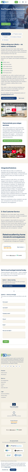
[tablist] (14, 37)
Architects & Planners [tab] (16, 36)
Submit (5, 341)
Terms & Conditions (5, 393)
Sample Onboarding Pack (8, 98)
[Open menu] (26, 2)
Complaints (3, 397)
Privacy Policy (4, 395)
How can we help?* (7, 330)
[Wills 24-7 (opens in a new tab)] (8, 455)
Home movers (4, 372)
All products (3, 374)
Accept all (13, 469)
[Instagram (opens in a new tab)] (11, 366)
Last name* (5, 307)
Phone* (4, 319)
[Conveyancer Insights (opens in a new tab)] (18, 455)
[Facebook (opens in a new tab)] (5, 366)
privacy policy (8, 467)
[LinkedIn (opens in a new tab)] (14, 366)
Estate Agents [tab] (7, 33)
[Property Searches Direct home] (5, 2)
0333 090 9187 (4, 387)
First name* (5, 302)
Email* (4, 324)
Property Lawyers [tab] (18, 33)
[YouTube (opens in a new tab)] (16, 366)
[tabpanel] (14, 101)
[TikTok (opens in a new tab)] (2, 366)
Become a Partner (17, 24)
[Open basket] (23, 2)
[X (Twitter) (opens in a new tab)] (8, 366)
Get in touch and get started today (11, 140)
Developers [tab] (6, 39)
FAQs (2, 385)
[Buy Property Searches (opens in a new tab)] (14, 445)
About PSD (3, 382)
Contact (2, 384)
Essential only (5, 469)
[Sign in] (19, 2)
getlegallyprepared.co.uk (7, 94)
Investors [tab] (6, 36)
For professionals (4, 380)
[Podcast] (19, 366)
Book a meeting (8, 285)
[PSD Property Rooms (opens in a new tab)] (7, 450)
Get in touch (5, 24)
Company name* (6, 313)
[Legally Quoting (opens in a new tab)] (18, 450)
